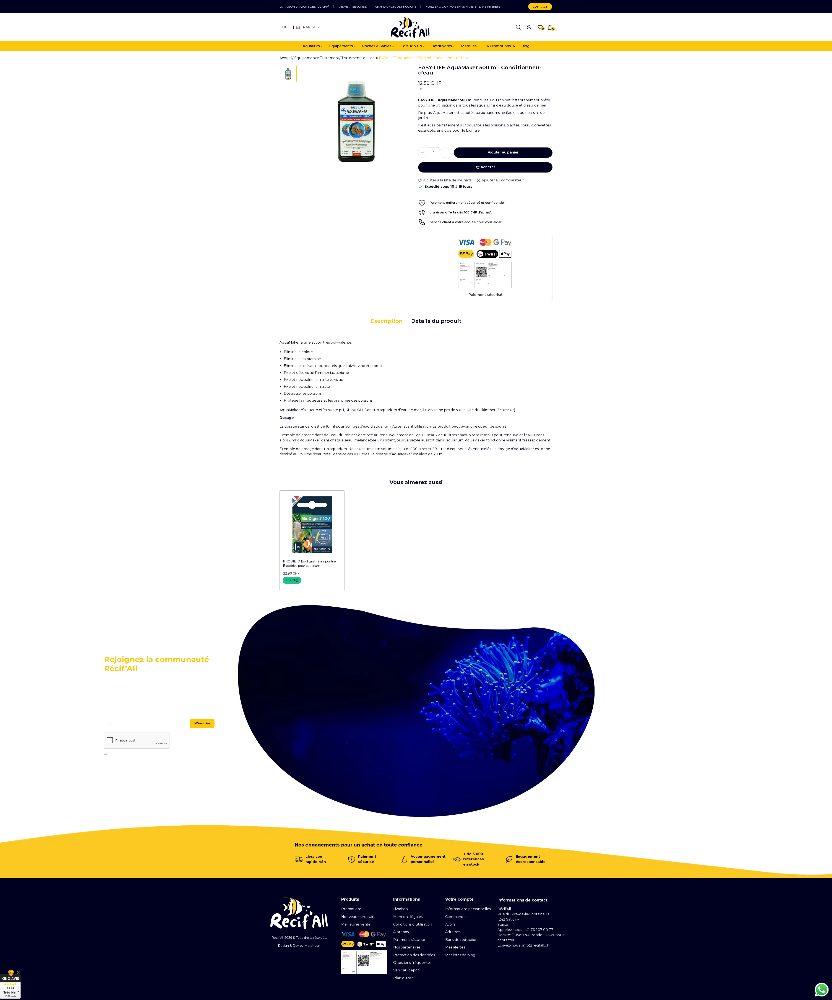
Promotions (351, 909)
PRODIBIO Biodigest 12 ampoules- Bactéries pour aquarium (309, 563)
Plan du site (403, 978)
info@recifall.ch (535, 945)
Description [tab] (386, 321)
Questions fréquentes (412, 963)
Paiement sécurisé (352, 6)
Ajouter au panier (503, 152)
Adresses (452, 932)
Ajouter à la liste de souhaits (447, 180)
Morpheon (312, 946)
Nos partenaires (406, 947)
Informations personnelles (468, 909)
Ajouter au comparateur (503, 180)
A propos (401, 932)
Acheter (488, 167)
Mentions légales (407, 917)
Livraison (400, 909)
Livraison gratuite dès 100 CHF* (304, 6)
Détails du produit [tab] (436, 321)
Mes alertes (455, 947)
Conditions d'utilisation (412, 924)
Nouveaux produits (358, 917)
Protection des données (414, 955)
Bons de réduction (461, 940)
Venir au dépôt (406, 970)
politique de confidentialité (148, 753)
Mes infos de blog (460, 955)
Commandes (456, 917)
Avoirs (450, 924)
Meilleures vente (355, 924)
